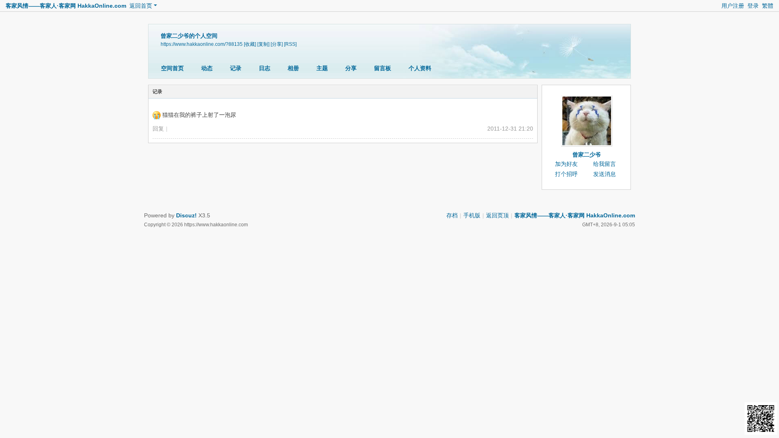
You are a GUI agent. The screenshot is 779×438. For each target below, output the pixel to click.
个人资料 (420, 68)
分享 (351, 68)
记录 (235, 68)
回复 (158, 128)
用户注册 (732, 5)
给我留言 (604, 164)
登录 (753, 5)
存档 (452, 215)
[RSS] (290, 44)
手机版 (471, 215)
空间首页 (172, 68)
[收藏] (250, 44)
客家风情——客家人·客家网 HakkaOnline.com (66, 5)
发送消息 (604, 174)
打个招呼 (566, 174)
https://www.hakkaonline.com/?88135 (202, 44)
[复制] (263, 44)
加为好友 (566, 164)
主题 (322, 68)
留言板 (382, 68)
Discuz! (186, 215)
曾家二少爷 (586, 154)
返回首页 (140, 5)
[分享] (277, 44)
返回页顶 (497, 215)
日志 (264, 68)
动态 (207, 68)
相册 (293, 68)
